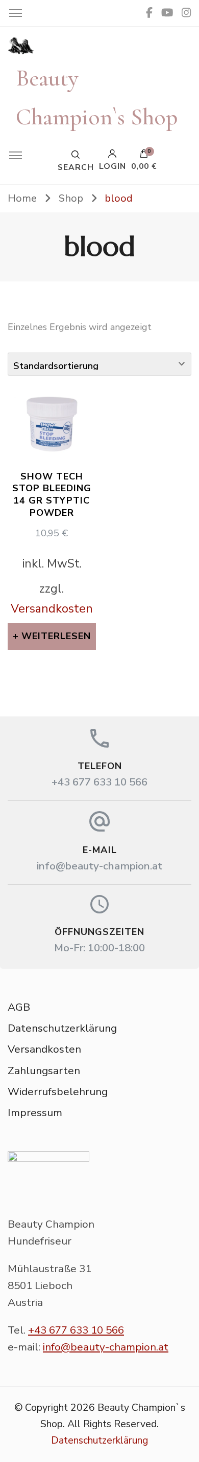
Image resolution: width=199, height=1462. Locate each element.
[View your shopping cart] (143, 156)
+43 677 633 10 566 (99, 782)
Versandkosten (52, 608)
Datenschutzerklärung (62, 1028)
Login (112, 166)
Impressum (35, 1112)
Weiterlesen (56, 636)
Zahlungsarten (44, 1070)
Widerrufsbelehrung (58, 1091)
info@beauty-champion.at (99, 866)
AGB (19, 1007)
